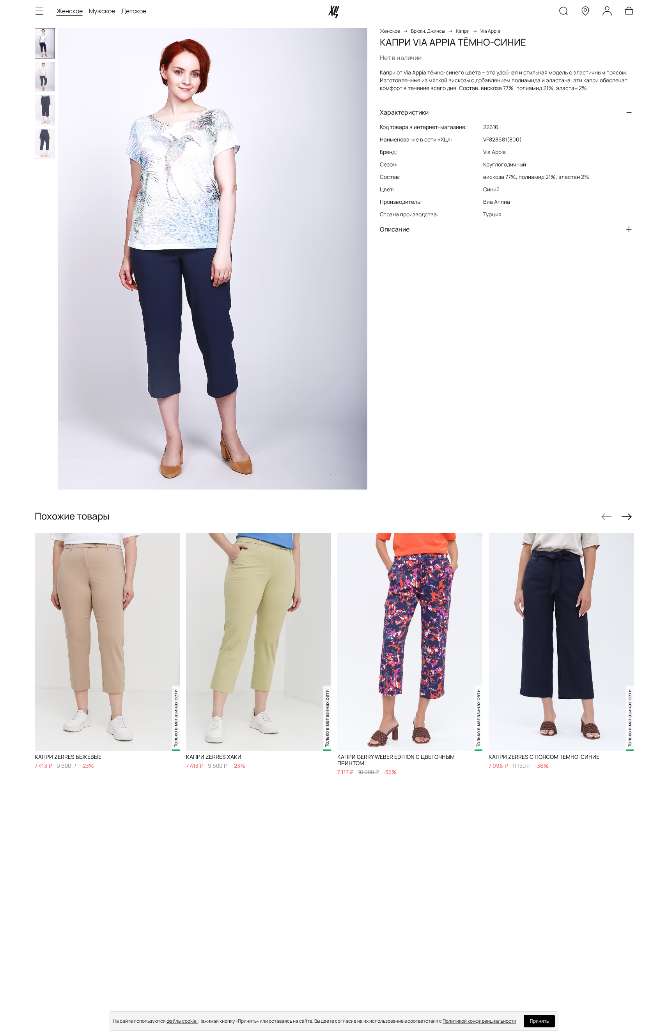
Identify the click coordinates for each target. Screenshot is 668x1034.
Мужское (102, 11)
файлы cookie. (182, 1021)
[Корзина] (629, 12)
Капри (463, 31)
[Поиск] (563, 12)
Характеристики (404, 112)
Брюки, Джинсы (428, 31)
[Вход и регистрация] (607, 12)
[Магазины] (585, 12)
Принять (539, 1021)
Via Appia (490, 31)
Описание (394, 229)
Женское (70, 11)
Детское (133, 11)
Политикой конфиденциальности (479, 1021)
